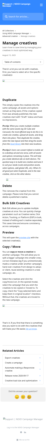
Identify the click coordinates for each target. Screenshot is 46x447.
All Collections (8, 30)
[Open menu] (41, 4)
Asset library (15, 144)
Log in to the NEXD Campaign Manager (23, 427)
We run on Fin (24, 440)
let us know (31, 328)
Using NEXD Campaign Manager (15, 33)
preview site (24, 237)
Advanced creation (10, 36)
